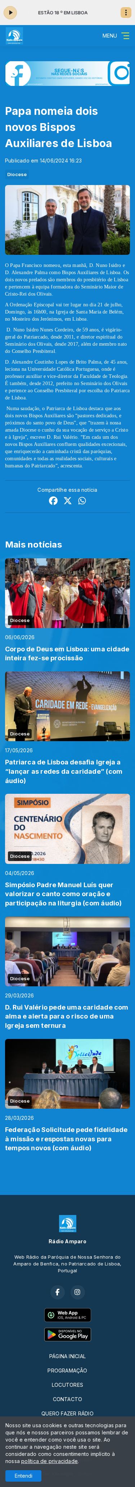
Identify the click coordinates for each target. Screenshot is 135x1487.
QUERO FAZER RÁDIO (67, 1413)
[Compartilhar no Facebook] (53, 501)
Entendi (23, 1476)
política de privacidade (49, 1461)
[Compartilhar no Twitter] (67, 501)
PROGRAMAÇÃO (67, 1370)
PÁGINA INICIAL (67, 1356)
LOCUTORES (67, 1385)
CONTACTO (67, 1399)
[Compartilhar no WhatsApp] (82, 501)
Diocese (17, 174)
